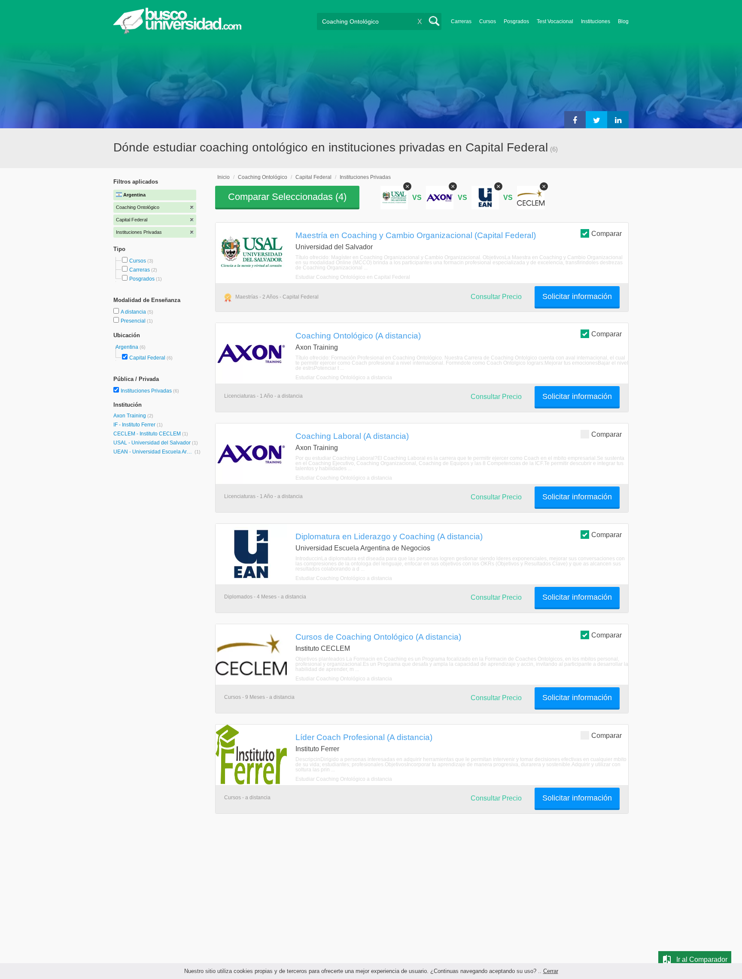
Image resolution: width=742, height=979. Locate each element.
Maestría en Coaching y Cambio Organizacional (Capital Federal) (415, 235)
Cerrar (550, 971)
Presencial (134, 321)
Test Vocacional (555, 21)
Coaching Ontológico (262, 177)
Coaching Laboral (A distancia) (352, 436)
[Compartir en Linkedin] (618, 119)
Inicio (223, 177)
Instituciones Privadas (150, 391)
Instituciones (595, 21)
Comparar (606, 233)
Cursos (487, 21)
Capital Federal (147, 358)
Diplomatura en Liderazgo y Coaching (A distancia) (389, 536)
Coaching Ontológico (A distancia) (358, 335)
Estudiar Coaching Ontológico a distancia (343, 378)
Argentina (128, 347)
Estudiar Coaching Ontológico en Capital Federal (352, 277)
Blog (623, 21)
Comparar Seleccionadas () (287, 196)
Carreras (461, 21)
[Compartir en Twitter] (596, 119)
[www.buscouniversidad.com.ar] (177, 32)
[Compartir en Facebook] (575, 119)
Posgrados (516, 21)
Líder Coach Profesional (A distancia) (363, 737)
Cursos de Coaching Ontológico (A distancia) (378, 636)
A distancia (134, 312)
